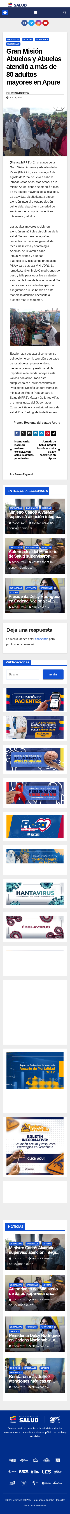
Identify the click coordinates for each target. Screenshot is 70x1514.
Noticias (28, 39)
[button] (64, 12)
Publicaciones (17, 662)
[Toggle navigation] (35, 13)
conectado (41, 639)
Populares (42, 39)
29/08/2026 (19, 1346)
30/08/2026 (19, 1258)
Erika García (40, 607)
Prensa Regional (20, 92)
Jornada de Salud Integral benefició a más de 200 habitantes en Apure (46, 450)
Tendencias (16, 1373)
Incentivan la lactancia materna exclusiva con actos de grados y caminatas (24, 450)
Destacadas (16, 508)
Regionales (13, 44)
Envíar (53, 674)
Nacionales (13, 39)
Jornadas (31, 588)
